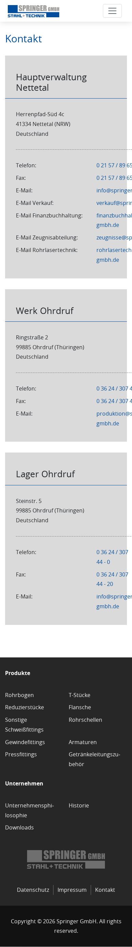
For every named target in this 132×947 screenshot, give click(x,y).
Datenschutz (33, 889)
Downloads (19, 827)
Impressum (72, 889)
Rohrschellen (85, 719)
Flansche (80, 707)
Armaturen (83, 742)
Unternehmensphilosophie (29, 810)
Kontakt (105, 889)
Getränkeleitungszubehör (94, 759)
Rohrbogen (19, 695)
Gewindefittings (25, 742)
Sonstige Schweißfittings (24, 724)
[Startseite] (33, 10)
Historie (79, 805)
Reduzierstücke (24, 707)
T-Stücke (79, 695)
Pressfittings (21, 754)
